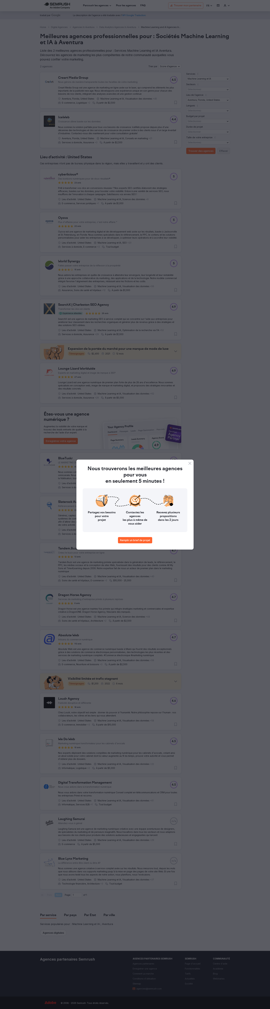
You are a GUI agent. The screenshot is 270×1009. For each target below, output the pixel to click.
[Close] (190, 463)
